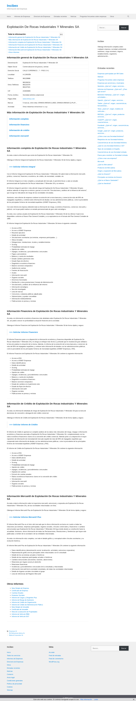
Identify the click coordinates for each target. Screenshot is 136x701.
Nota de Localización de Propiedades (24, 612)
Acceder (52, 652)
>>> (11, 332)
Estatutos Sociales (18, 595)
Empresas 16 (13, 631)
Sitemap (10, 690)
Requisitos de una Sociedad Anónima (110, 139)
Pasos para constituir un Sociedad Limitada (113, 155)
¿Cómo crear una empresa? (107, 158)
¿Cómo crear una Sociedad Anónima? (111, 136)
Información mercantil (19, 136)
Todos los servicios (13, 655)
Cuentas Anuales (17, 593)
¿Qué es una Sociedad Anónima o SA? (111, 146)
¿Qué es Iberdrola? (104, 183)
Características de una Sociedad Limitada (112, 152)
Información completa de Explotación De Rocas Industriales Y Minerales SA (35, 42)
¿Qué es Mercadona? (105, 165)
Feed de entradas (55, 655)
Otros (112, 16)
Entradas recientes (60, 16)
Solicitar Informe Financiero (25, 332)
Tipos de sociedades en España (109, 149)
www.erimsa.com (29, 99)
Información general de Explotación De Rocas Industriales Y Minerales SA (34, 37)
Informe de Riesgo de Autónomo (23, 600)
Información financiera (19, 125)
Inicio (9, 16)
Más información (86, 699)
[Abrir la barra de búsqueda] (128, 16)
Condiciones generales (15, 681)
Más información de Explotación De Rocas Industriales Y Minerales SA (33, 40)
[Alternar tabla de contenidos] (60, 34)
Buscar (123, 28)
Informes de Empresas (22, 16)
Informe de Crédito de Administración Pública (27, 605)
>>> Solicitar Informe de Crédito (23, 425)
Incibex (12, 5)
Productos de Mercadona (106, 168)
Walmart (100, 77)
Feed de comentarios (56, 659)
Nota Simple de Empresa (20, 588)
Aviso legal (11, 677)
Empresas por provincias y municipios (111, 83)
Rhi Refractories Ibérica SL (17, 633)
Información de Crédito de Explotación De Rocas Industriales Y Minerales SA (35, 47)
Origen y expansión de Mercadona (109, 171)
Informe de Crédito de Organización (24, 602)
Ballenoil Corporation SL (16, 635)
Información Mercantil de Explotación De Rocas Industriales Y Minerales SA (35, 50)
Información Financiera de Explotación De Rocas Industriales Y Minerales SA (35, 45)
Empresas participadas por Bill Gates (110, 74)
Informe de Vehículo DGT (20, 616)
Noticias (73, 16)
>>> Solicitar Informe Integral (22, 167)
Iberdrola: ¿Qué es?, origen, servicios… (111, 86)
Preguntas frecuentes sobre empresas (93, 16)
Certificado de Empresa (20, 591)
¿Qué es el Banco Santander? (108, 180)
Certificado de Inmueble (20, 609)
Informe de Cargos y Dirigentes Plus (24, 598)
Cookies (10, 687)
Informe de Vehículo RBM (20, 614)
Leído (96, 699)
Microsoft (101, 161)
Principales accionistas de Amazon (110, 177)
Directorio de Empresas (42, 16)
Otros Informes (14, 52)
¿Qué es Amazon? (104, 174)
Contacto (10, 674)
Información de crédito (19, 130)
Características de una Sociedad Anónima (112, 143)
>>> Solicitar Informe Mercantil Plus (25, 517)
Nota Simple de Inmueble (20, 607)
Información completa (19, 119)
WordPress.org (54, 662)
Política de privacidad (14, 684)
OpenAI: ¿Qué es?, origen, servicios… (111, 100)
